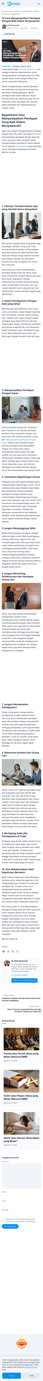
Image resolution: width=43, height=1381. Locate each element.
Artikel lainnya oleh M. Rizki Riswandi (24, 980)
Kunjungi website (21, 975)
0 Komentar (24, 28)
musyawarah (21, 146)
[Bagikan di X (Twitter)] (8, 951)
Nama (4, 1192)
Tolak (31, 1376)
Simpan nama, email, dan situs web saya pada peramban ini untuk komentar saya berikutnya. (20, 1220)
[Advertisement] (21, 178)
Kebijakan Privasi (30, 1367)
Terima (11, 1376)
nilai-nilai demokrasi (27, 69)
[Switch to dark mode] (39, 3)
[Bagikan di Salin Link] (17, 951)
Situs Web (5, 1210)
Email (4, 1201)
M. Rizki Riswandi (19, 961)
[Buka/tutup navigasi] (3, 4)
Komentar (5, 1162)
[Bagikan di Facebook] (4, 951)
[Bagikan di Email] (13, 951)
